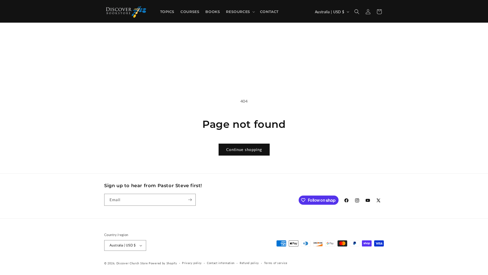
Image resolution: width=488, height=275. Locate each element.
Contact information (221, 263)
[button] (240, 11)
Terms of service (275, 263)
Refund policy (249, 263)
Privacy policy (192, 263)
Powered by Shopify (163, 263)
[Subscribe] (189, 200)
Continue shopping (244, 149)
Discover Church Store (132, 263)
